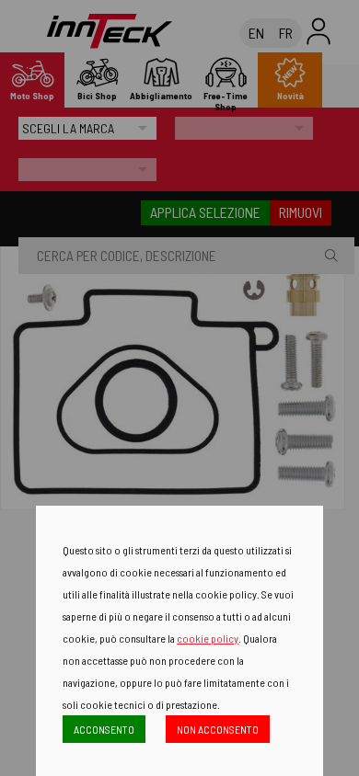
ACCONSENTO (104, 729)
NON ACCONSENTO (218, 729)
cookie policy (207, 638)
